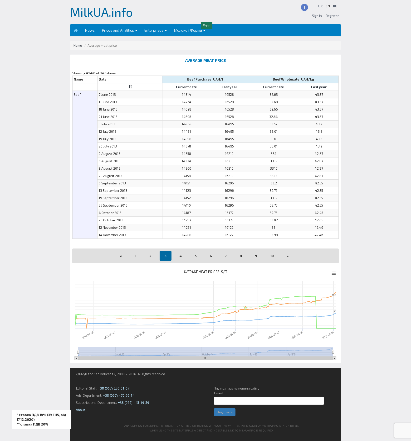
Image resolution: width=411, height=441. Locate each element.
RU (335, 6)
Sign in (317, 16)
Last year (229, 87)
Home (77, 45)
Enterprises (154, 30)
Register (332, 16)
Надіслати (225, 412)
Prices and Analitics (118, 30)
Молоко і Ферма (188, 30)
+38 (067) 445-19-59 (133, 402)
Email (218, 393)
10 (272, 256)
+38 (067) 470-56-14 (118, 395)
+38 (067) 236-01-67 (113, 388)
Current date (186, 87)
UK (320, 6)
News (90, 30)
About (80, 410)
